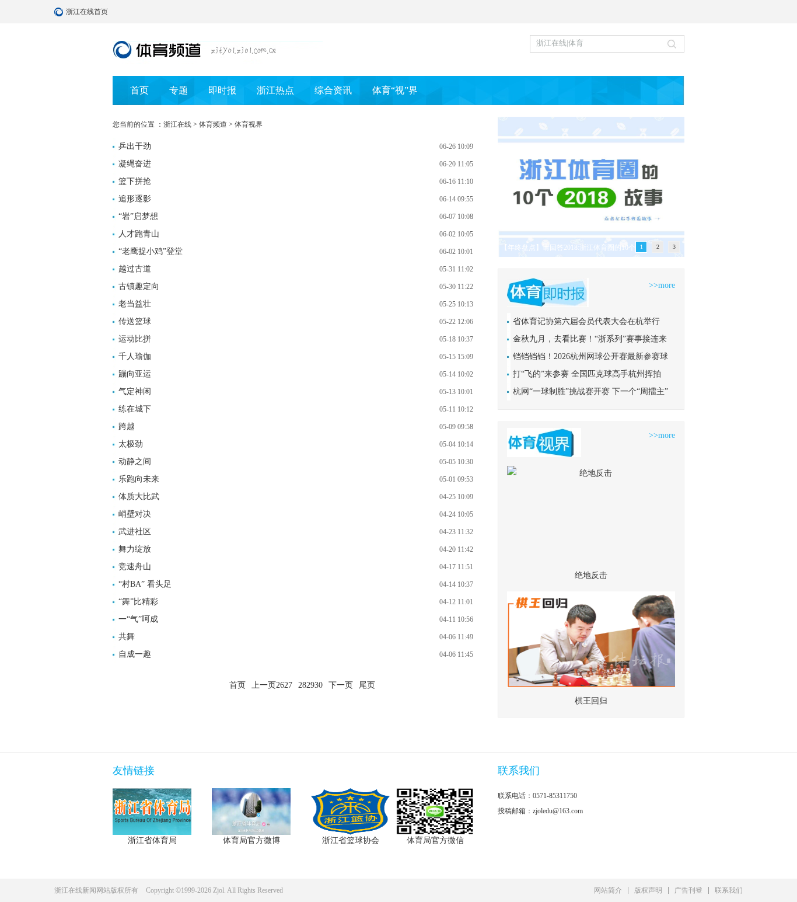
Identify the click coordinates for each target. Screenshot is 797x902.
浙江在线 (177, 124)
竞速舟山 (134, 566)
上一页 (263, 685)
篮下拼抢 (134, 181)
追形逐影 (134, 198)
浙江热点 (275, 90)
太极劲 (130, 444)
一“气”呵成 (138, 619)
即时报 (222, 90)
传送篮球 (134, 321)
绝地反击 (591, 575)
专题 (178, 90)
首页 (139, 90)
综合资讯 (333, 90)
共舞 (126, 636)
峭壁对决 (134, 514)
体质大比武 (138, 496)
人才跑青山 (138, 233)
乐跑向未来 (138, 479)
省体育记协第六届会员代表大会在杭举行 (586, 321)
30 (318, 685)
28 (302, 685)
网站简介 (608, 890)
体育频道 (213, 124)
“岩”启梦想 (138, 216)
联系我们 (729, 890)
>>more (662, 285)
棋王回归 (591, 700)
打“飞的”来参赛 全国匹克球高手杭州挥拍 (587, 374)
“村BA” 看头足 (145, 584)
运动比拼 (134, 339)
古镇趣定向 (138, 286)
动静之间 (134, 461)
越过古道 (134, 268)
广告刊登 (688, 890)
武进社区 (134, 531)
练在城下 (134, 409)
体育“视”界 (395, 90)
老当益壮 (134, 303)
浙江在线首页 (60, 11)
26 (280, 685)
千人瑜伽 (134, 356)
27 (288, 685)
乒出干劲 (134, 146)
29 (310, 685)
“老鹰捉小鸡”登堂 (150, 251)
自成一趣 (134, 654)
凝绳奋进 (134, 163)
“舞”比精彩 (138, 601)
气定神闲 (134, 391)
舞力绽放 (134, 549)
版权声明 (648, 890)
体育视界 (249, 124)
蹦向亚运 (134, 374)
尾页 (367, 685)
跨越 (126, 426)
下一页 (340, 685)
